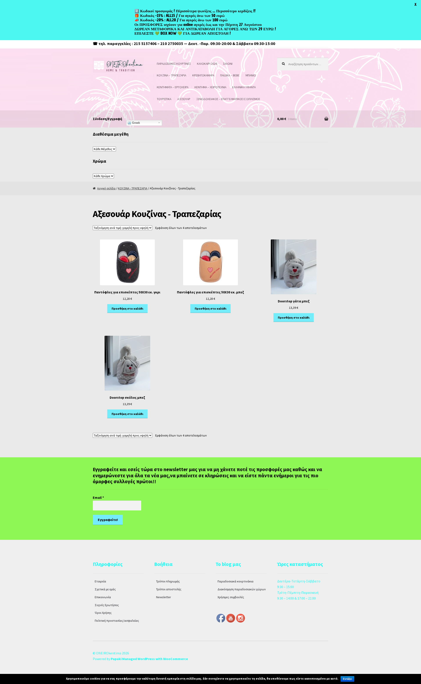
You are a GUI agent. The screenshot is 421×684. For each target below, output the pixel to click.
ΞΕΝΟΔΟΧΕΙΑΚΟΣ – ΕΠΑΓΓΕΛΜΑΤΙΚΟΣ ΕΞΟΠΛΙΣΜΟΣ (228, 99)
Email (98, 497)
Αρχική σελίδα (106, 188)
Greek (135, 122)
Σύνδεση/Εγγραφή (107, 119)
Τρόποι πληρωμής (168, 581)
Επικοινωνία (103, 597)
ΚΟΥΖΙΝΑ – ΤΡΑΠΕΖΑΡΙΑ (171, 75)
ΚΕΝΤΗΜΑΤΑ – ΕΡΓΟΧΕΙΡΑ (172, 87)
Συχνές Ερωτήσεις (107, 605)
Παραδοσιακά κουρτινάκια (235, 581)
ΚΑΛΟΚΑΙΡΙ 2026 (207, 64)
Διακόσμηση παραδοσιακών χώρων (242, 589)
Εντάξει (347, 678)
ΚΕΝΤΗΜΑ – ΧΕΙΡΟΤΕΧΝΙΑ (210, 87)
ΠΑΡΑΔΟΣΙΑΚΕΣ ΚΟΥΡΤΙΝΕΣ (174, 64)
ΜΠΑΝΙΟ (251, 75)
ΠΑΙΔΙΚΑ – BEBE (229, 75)
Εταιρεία (100, 581)
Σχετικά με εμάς (105, 589)
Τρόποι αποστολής (168, 589)
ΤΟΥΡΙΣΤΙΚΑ (164, 99)
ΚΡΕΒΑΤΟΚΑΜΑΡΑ (203, 75)
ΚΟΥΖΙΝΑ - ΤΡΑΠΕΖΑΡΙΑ (132, 188)
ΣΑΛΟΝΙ (227, 64)
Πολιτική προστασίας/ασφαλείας (117, 621)
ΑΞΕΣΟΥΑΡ (183, 99)
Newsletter (163, 597)
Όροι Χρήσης (103, 613)
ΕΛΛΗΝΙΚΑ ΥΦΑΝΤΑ (244, 87)
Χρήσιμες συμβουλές (231, 597)
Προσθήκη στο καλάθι (127, 309)
